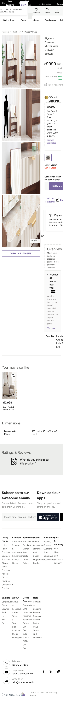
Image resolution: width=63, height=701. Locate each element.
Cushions (48, 548)
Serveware (28, 541)
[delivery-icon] (50, 215)
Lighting (36, 548)
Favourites (27, 619)
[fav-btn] (13, 375)
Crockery (27, 545)
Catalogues (7, 601)
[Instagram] (59, 671)
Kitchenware (18, 556)
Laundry (58, 563)
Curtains (47, 545)
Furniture (5, 32)
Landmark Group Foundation (17, 634)
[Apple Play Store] (48, 517)
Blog (14, 626)
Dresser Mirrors (30, 32)
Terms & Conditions (39, 692)
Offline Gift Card (26, 644)
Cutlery (26, 563)
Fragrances (38, 559)
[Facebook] (43, 671)
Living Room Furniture (6, 548)
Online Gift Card (26, 626)
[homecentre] (14, 693)
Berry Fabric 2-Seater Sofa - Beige (9, 408)
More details (9, 12)
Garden (36, 563)
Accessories (49, 559)
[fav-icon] (36, 10)
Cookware (17, 541)
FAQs (35, 626)
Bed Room (17, 32)
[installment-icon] (46, 85)
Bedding (47, 541)
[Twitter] (51, 671)
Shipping (37, 609)
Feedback (16, 609)
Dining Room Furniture (6, 566)
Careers (16, 612)
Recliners (6, 581)
